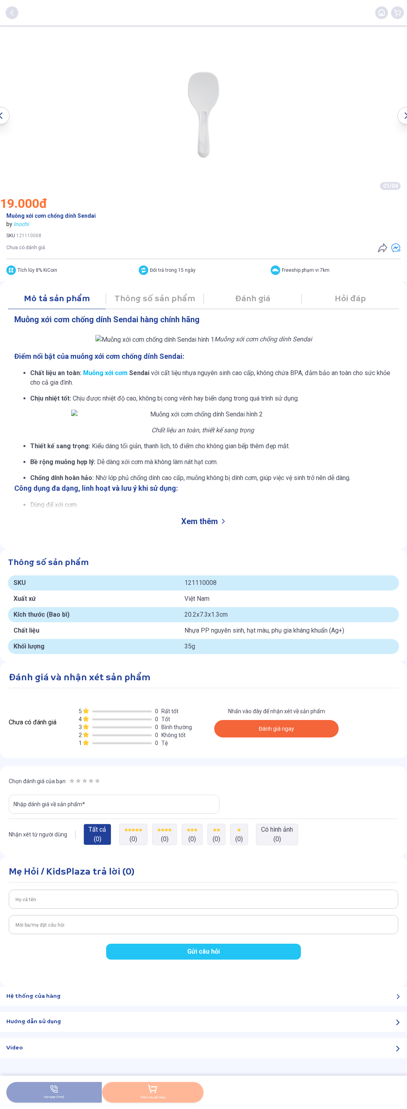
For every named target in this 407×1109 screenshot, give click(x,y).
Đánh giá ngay (276, 729)
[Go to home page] (381, 12)
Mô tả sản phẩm (57, 299)
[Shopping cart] (397, 12)
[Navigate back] (12, 12)
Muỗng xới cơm (105, 373)
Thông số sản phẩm (154, 299)
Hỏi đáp (350, 299)
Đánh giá (252, 299)
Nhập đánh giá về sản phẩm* (49, 804)
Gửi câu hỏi (203, 951)
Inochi (21, 224)
